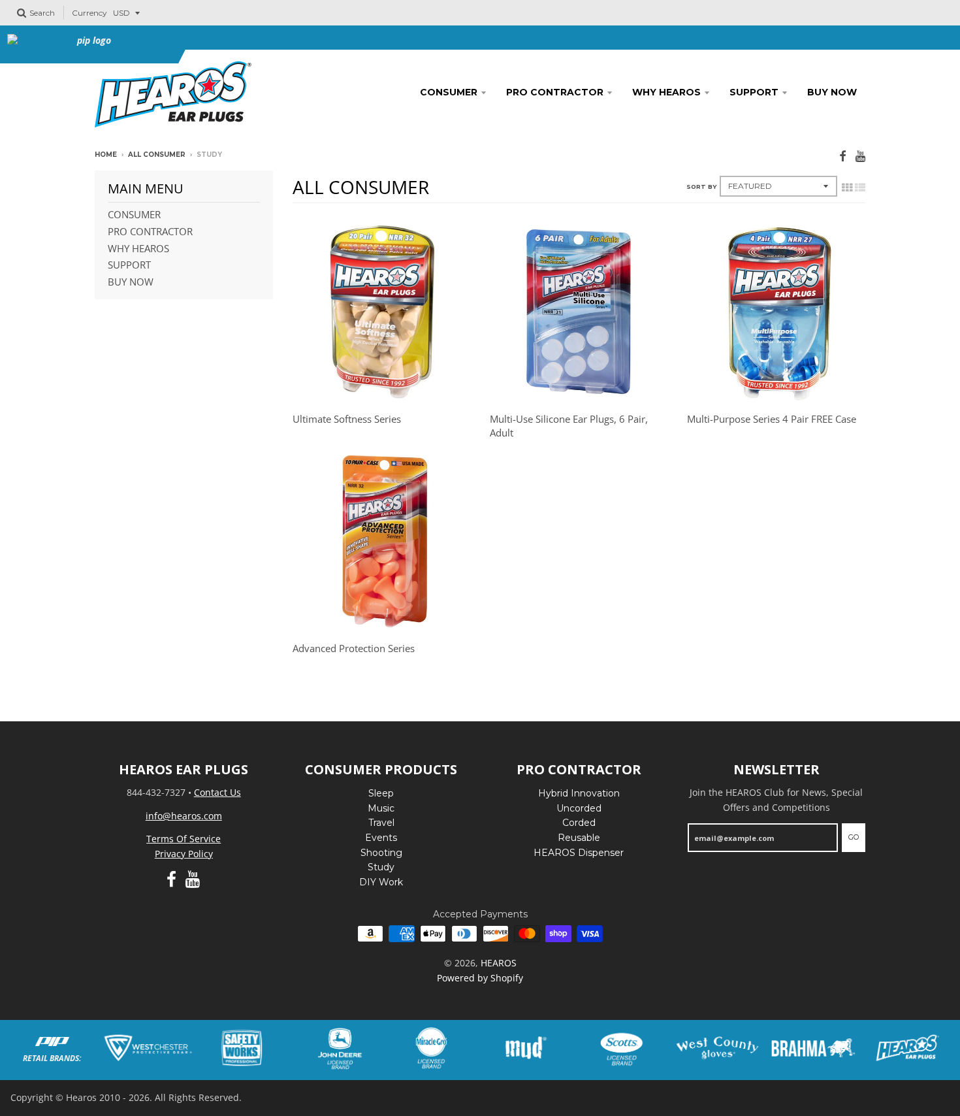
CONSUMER (448, 92)
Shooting (381, 853)
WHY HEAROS (666, 92)
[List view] (860, 187)
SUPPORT (753, 92)
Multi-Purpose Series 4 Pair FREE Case (771, 418)
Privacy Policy (184, 853)
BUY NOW (832, 92)
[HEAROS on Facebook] (842, 155)
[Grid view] (847, 187)
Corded (579, 823)
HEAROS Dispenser (579, 853)
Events (381, 838)
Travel (381, 823)
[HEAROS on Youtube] (860, 155)
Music (381, 808)
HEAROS (499, 963)
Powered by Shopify (480, 978)
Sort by (701, 186)
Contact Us (217, 792)
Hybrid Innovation (579, 793)
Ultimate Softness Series (347, 418)
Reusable (579, 838)
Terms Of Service (183, 838)
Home (106, 154)
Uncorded (578, 808)
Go (853, 837)
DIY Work (381, 882)
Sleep (381, 793)
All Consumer (156, 154)
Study (381, 867)
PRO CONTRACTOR (554, 92)
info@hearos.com (184, 816)
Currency (89, 13)
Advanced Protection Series (354, 648)
